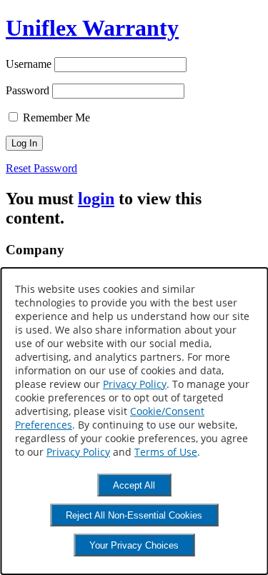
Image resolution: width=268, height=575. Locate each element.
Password (27, 90)
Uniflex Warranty (92, 28)
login (96, 198)
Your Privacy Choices (134, 545)
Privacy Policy (135, 384)
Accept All (134, 485)
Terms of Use (165, 452)
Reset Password (41, 168)
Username (28, 64)
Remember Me (55, 117)
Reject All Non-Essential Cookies (134, 515)
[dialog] (134, 421)
